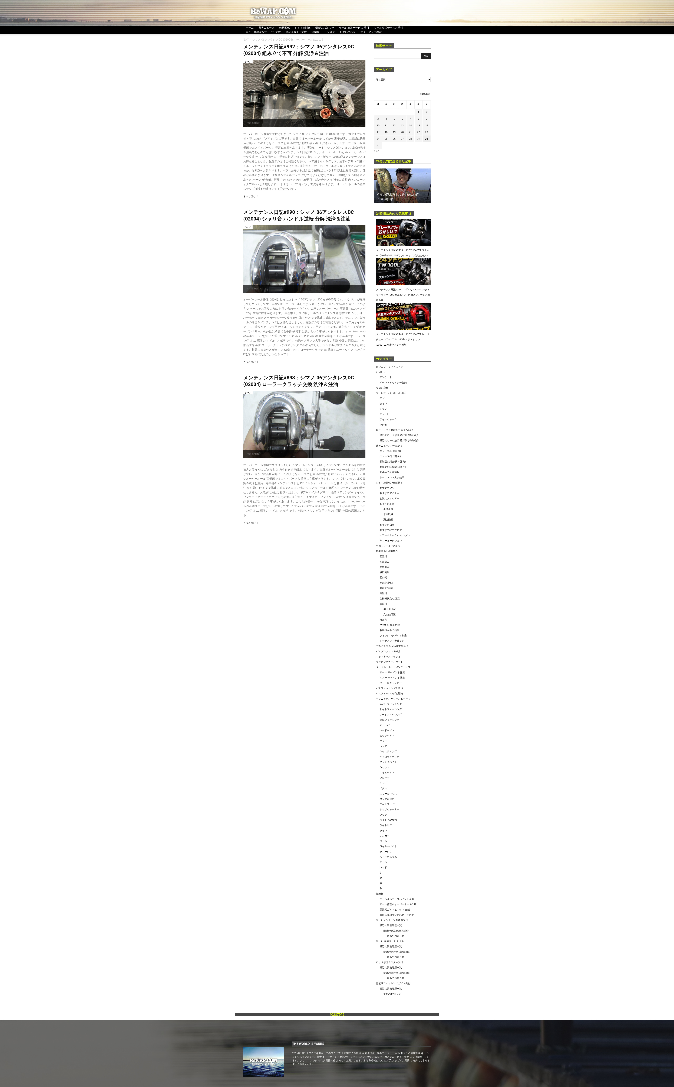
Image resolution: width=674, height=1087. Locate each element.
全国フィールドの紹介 (388, 545)
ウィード (384, 740)
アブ (382, 398)
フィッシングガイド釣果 (393, 635)
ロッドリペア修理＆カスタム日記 (394, 429)
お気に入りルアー (389, 498)
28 (410, 138)
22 (418, 132)
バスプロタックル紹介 (388, 651)
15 (418, 125)
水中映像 (388, 514)
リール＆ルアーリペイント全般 (397, 899)
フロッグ (384, 777)
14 (410, 125)
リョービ (384, 414)
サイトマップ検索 (371, 32)
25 (386, 138)
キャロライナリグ (389, 756)
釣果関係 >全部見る (387, 551)
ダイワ (383, 403)
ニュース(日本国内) (390, 451)
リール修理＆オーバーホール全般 (398, 904)
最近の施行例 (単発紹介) (396, 951)
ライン (383, 830)
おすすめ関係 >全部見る (389, 482)
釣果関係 (284, 27)
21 (410, 132)
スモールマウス (388, 793)
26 (394, 138)
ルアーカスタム (388, 856)
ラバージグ (386, 851)
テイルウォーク (388, 419)
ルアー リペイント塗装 (392, 677)
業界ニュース (266, 27)
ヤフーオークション (391, 540)
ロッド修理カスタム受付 (389, 962)
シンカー (384, 835)
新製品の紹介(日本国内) (393, 461)
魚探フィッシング (389, 719)
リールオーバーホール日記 (390, 393)
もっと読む (249, 196)
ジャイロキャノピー (391, 682)
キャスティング (388, 751)
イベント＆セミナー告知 (393, 382)
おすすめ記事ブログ (391, 530)
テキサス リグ (387, 804)
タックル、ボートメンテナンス (393, 667)
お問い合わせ (348, 32)
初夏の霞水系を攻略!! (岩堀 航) (397, 194)
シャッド (384, 767)
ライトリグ (386, 825)
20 (402, 132)
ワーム (383, 841)
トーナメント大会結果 (392, 477)
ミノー (383, 783)
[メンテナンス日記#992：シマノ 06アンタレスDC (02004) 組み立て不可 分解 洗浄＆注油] (304, 93)
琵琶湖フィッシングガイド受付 (393, 983)
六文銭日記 (389, 614)
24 (378, 138)
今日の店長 (382, 387)
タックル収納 (387, 798)
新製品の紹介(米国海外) (393, 466)
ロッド (383, 867)
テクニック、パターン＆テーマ (393, 698)
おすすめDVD (387, 487)
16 (426, 125)
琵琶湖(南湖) (386, 588)
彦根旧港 (384, 567)
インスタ (329, 32)
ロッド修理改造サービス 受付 (263, 32)
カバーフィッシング (391, 704)
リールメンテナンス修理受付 (392, 920)
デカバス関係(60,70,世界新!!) (392, 646)
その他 (383, 424)
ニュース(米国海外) (390, 456)
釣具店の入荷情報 (389, 472)
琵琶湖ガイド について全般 (395, 909)
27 (402, 138)
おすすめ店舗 (387, 524)
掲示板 (315, 32)
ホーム (250, 27)
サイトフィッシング (391, 709)
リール (383, 862)
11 (386, 125)
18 (386, 132)
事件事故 (388, 509)
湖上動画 (388, 519)
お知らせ (381, 372)
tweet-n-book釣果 (390, 625)
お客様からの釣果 (389, 630)
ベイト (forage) (388, 820)
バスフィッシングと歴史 (389, 693)
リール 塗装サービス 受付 (354, 27)
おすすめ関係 (302, 27)
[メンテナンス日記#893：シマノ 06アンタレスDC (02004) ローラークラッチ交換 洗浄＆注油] (304, 424)
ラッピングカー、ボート (389, 661)
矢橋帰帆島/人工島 (390, 598)
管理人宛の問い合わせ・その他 (397, 914)
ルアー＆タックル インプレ (395, 535)
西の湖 (383, 577)
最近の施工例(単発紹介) (396, 930)
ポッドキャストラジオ (388, 656)
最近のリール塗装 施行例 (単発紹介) (399, 440)
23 (426, 132)
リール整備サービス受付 (388, 27)
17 (378, 132)
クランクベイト (388, 762)
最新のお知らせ (324, 27)
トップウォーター (389, 809)
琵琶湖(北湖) (386, 582)
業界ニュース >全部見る (389, 445)
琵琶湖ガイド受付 (296, 32)
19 (394, 132)
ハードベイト (387, 730)
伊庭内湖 (384, 572)
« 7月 (377, 150)
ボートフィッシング (391, 714)
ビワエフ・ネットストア (389, 366)
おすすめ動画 (387, 503)
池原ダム (384, 561)
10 (378, 125)
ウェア (383, 746)
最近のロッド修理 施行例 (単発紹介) (399, 435)
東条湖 (383, 619)
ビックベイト (387, 735)
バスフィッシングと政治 (389, 688)
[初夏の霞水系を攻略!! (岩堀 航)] (402, 185)
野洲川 (383, 593)
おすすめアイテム (389, 493)
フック (383, 814)
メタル (383, 788)
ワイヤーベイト (388, 846)
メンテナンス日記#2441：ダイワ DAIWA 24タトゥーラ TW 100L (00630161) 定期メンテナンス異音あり (403, 295)
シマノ (248, 61)
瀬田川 (383, 603)
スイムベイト (387, 772)
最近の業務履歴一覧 (391, 925)
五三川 (383, 556)
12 (394, 125)
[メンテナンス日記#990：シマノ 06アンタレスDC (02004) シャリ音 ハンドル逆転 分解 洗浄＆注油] (304, 259)
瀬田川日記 (389, 609)
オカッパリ (386, 725)
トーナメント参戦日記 (392, 640)
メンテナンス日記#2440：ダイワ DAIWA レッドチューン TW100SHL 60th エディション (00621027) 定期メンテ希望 (402, 339)
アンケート (386, 377)
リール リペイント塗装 (392, 672)
